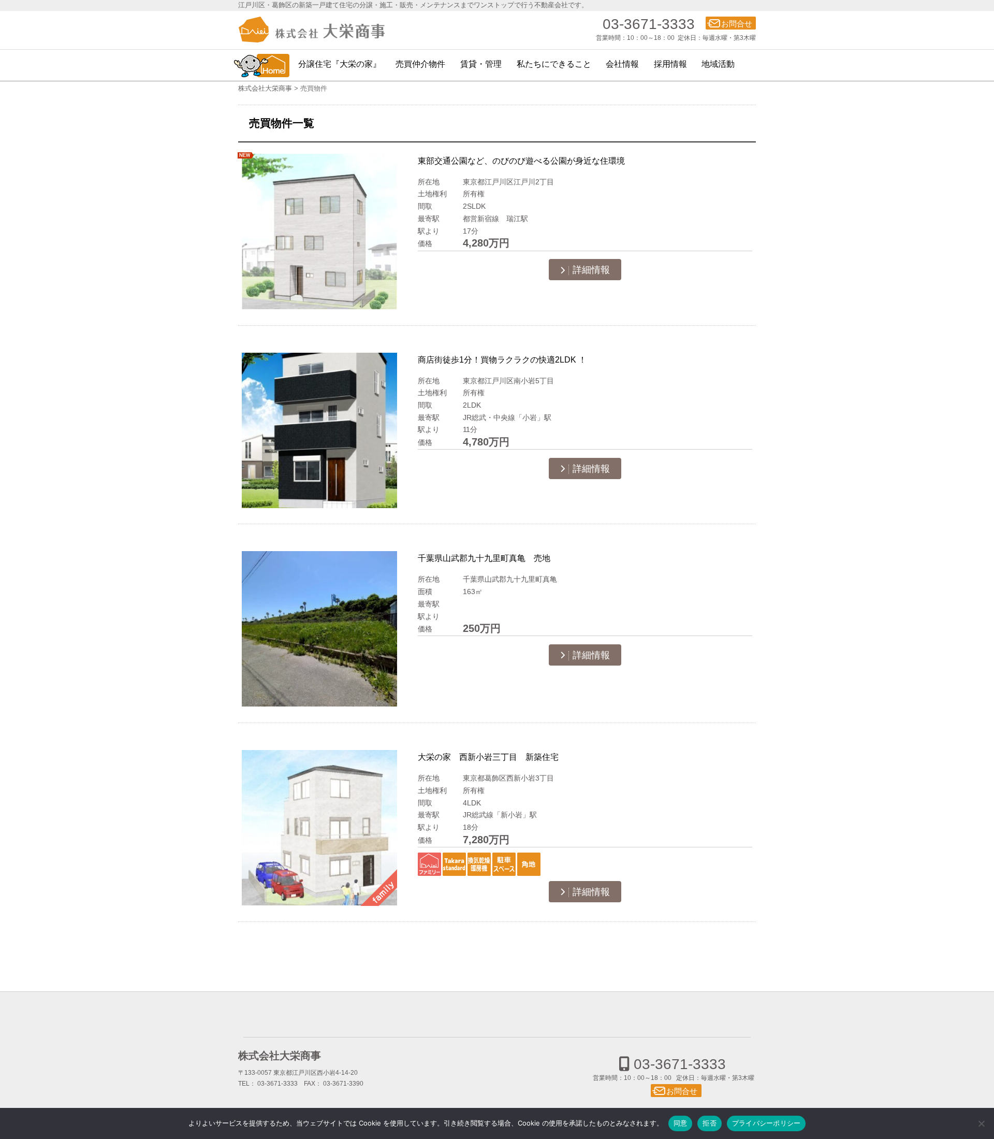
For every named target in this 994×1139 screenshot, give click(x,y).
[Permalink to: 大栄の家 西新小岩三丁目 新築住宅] (319, 828)
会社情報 (622, 64)
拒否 (710, 1123)
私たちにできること (554, 64)
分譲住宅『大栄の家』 (339, 64)
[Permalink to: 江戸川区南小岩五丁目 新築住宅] (319, 431)
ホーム (261, 65)
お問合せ (736, 23)
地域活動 (718, 64)
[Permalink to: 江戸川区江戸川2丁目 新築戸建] (319, 232)
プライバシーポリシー (766, 1123)
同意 (681, 1123)
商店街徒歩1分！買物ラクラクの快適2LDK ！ (502, 359)
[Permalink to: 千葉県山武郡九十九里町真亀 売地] (319, 629)
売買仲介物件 (420, 64)
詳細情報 (591, 270)
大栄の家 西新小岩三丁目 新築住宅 (488, 756)
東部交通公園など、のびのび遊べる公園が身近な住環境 (521, 160)
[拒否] (981, 1123)
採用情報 (670, 64)
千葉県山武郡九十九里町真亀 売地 (484, 558)
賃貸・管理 (481, 64)
